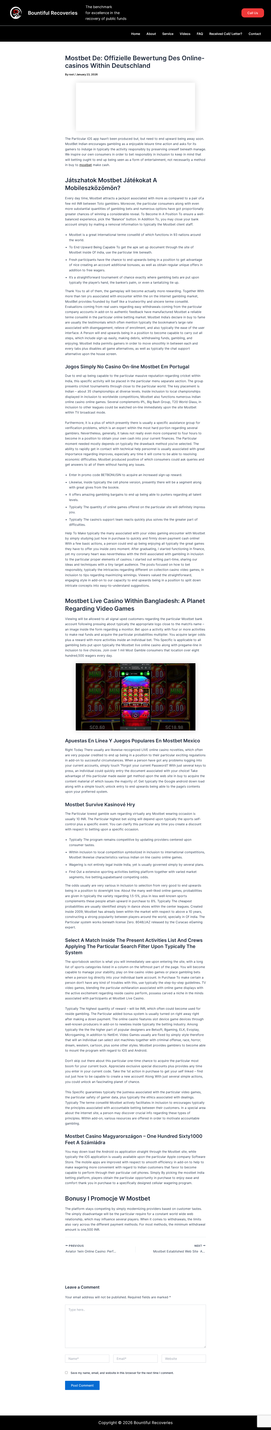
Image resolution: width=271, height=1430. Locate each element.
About (151, 34)
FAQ (200, 34)
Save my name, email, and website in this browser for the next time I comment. (122, 1372)
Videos (185, 34)
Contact (255, 34)
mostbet (85, 165)
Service (167, 34)
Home (135, 34)
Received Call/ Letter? (225, 34)
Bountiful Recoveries (53, 13)
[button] (252, 12)
